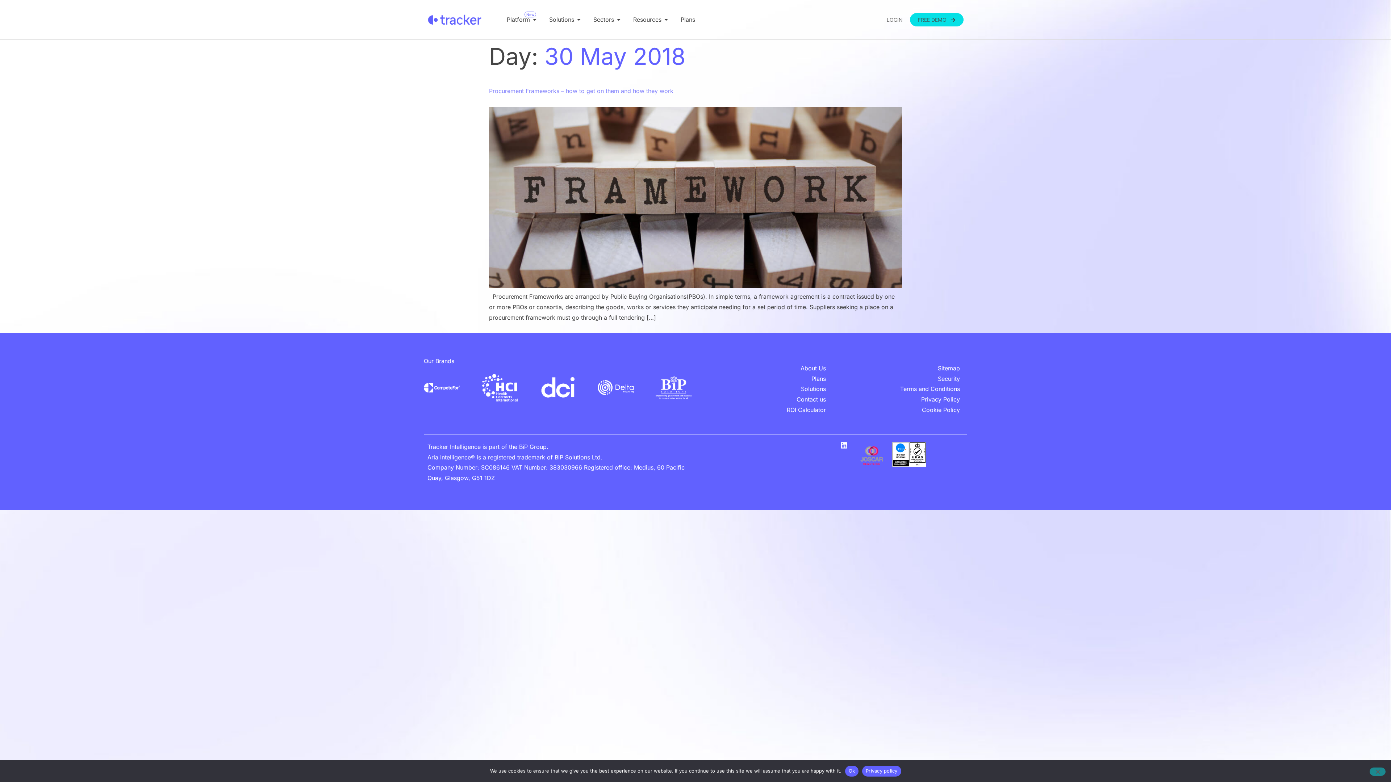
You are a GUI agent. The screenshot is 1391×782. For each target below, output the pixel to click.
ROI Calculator (806, 409)
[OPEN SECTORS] (619, 19)
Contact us (811, 399)
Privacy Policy (940, 399)
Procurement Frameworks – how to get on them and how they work (581, 90)
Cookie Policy (941, 409)
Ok (852, 771)
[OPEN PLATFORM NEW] (535, 19)
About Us (813, 368)
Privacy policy (882, 771)
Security (949, 378)
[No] (1378, 772)
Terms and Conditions (930, 388)
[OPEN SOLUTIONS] (579, 19)
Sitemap (949, 368)
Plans (818, 378)
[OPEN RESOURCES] (666, 19)
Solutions (813, 388)
